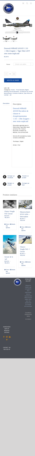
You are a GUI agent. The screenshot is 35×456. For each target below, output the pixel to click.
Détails (13, 224)
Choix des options (8, 225)
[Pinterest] (7, 339)
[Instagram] (7, 337)
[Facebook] (4, 337)
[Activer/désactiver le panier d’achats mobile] (23, 3)
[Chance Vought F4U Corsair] (9, 204)
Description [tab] (6, 103)
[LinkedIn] (9, 337)
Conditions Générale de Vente (28, 314)
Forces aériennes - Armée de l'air (18, 91)
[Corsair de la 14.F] (9, 244)
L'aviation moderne (17, 93)
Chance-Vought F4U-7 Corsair (25, 249)
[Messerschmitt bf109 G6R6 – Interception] (25, 204)
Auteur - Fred (15, 89)
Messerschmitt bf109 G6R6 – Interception (25, 214)
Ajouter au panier (13, 80)
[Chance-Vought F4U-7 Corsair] (25, 239)
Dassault (21, 89)
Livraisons (28, 319)
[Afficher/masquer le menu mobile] (31, 3)
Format (8, 64)
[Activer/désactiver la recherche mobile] (27, 3)
